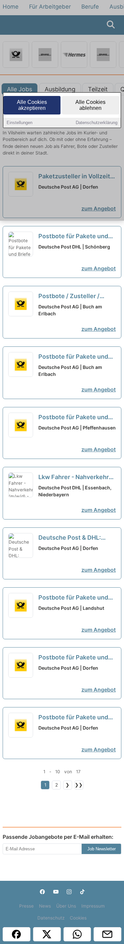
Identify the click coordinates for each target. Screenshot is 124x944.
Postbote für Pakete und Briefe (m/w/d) (73, 357)
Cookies (78, 918)
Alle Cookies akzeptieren (32, 105)
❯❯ (79, 784)
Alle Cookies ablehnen (90, 105)
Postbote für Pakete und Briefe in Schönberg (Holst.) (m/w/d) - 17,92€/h (76, 237)
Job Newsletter (101, 848)
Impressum (93, 906)
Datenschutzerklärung (96, 122)
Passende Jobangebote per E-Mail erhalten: (58, 836)
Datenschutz (50, 918)
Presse (26, 906)
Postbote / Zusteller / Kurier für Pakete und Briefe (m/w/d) (69, 296)
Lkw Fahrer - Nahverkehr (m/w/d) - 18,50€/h (73, 477)
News (45, 906)
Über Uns (66, 906)
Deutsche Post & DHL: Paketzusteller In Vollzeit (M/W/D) (74, 538)
